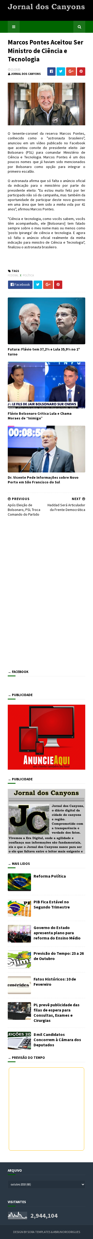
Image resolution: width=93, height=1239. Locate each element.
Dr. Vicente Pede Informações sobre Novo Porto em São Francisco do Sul (43, 479)
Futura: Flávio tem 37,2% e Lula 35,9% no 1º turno (44, 351)
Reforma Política (50, 876)
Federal (13, 275)
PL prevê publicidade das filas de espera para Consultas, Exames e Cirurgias (57, 1012)
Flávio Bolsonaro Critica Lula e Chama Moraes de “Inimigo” (40, 415)
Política (28, 275)
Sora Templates (38, 1232)
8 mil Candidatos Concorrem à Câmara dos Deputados (57, 1039)
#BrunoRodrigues (66, 1232)
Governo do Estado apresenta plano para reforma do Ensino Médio (57, 932)
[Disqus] (46, 592)
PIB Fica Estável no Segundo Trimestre (52, 904)
